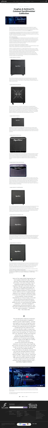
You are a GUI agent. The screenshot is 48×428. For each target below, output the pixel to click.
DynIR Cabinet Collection (12, 414)
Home (14, 1)
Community (22, 1)
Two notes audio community (39, 414)
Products (17, 1)
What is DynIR (19, 414)
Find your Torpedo (11, 413)
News (4, 3)
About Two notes (19, 413)
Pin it (27, 396)
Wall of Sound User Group (39, 416)
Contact (32, 1)
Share (20, 396)
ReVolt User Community (39, 418)
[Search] (40, 1)
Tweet (24, 396)
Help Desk (26, 413)
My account (26, 415)
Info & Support (27, 1)
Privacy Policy (18, 416)
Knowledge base (27, 414)
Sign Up (25, 407)
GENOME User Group (39, 417)
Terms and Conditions (20, 415)
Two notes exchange (38, 413)
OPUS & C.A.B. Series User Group (40, 415)
